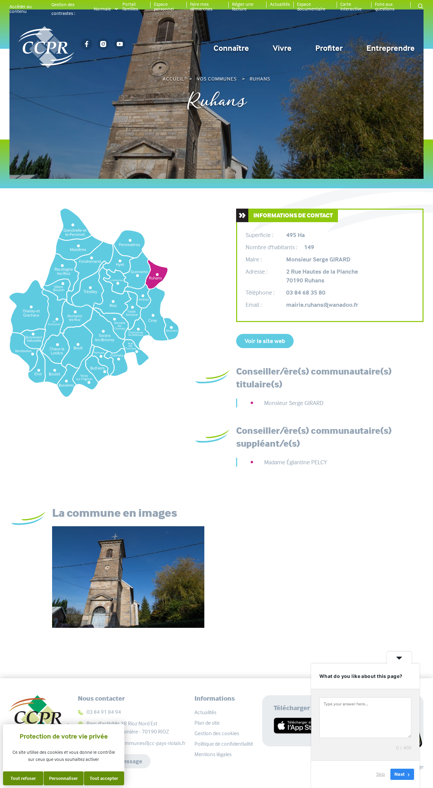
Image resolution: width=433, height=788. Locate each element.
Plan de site (207, 722)
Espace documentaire (311, 6)
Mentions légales (213, 754)
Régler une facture (242, 6)
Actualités (280, 4)
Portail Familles (130, 6)
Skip (380, 774)
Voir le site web (265, 341)
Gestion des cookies (217, 733)
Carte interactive (351, 6)
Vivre (282, 48)
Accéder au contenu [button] (20, 9)
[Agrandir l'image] (128, 577)
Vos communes (217, 79)
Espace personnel (164, 6)
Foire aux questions (384, 6)
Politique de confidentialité (224, 743)
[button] (420, 6)
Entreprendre (390, 48)
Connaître (231, 48)
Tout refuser (23, 778)
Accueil (173, 79)
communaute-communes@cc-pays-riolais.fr (136, 743)
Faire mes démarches (201, 6)
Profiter (329, 48)
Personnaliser (63, 778)
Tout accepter (104, 778)
